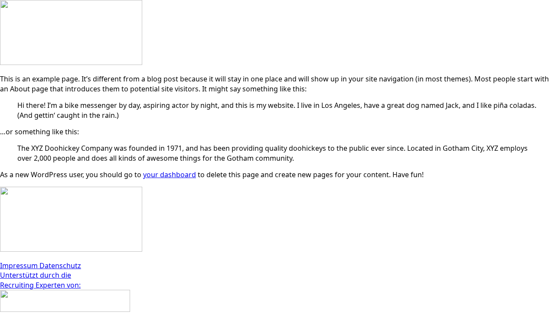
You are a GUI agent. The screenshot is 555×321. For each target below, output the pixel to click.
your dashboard (169, 174)
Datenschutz (60, 265)
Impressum (19, 265)
